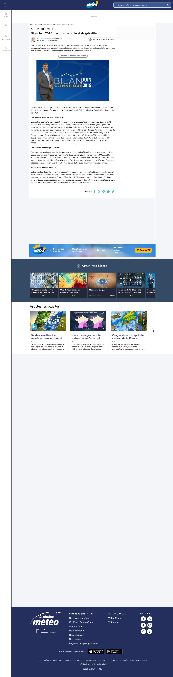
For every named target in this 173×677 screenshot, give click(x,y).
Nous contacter (76, 639)
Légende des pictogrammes (83, 643)
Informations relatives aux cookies (90, 660)
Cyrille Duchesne (45, 39)
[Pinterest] (143, 631)
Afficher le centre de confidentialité (93, 664)
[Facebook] (143, 618)
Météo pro (113, 622)
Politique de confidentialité (116, 660)
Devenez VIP (145, 250)
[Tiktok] (149, 631)
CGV (61, 660)
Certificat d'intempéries (81, 622)
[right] (153, 280)
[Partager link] (113, 191)
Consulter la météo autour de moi (73, 55)
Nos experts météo (79, 618)
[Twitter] (149, 618)
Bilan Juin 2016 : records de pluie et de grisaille (60, 25)
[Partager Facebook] (94, 191)
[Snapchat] (143, 625)
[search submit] (168, 5)
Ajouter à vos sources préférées (103, 40)
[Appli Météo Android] (114, 651)
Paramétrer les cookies (138, 660)
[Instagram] (149, 625)
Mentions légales (44, 660)
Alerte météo (76, 626)
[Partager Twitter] (99, 191)
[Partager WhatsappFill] (108, 191)
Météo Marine (115, 618)
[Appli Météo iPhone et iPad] (96, 651)
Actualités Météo (40, 25)
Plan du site (69, 660)
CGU (55, 660)
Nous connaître (76, 630)
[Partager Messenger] (103, 191)
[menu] (6, 5)
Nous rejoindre (76, 634)
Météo (31, 25)
